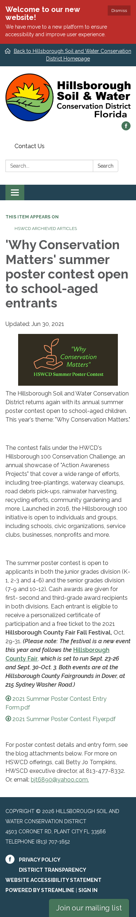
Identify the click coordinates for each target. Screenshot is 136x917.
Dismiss (119, 10)
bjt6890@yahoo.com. (60, 779)
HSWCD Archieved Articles (46, 228)
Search (106, 166)
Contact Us (30, 146)
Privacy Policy (40, 860)
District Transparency (52, 870)
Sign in (88, 890)
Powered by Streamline (39, 890)
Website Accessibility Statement (53, 880)
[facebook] (126, 128)
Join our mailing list (89, 908)
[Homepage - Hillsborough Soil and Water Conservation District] (68, 97)
